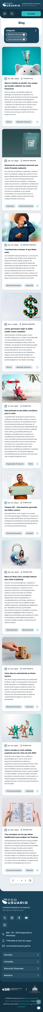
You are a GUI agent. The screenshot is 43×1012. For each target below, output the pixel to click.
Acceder (30, 14)
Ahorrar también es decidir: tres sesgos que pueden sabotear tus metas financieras (21, 86)
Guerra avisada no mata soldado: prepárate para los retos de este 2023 (20, 751)
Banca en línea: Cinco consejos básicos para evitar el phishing (21, 578)
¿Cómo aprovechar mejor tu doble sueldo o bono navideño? (19, 330)
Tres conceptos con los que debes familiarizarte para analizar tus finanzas (21, 836)
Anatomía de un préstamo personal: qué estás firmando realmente (21, 166)
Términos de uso (25, 1004)
